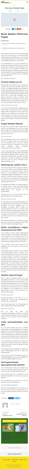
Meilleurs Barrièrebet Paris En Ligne (9, 105)
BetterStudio (17, 466)
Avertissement (15, 459)
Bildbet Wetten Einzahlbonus (7, 308)
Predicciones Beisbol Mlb (7, 294)
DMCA (14, 461)
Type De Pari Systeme (6, 136)
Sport (17, 424)
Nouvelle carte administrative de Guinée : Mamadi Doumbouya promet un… (14, 43)
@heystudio (18, 454)
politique (5, 424)
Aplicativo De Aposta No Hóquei (8, 199)
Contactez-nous (23, 459)
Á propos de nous (7, 459)
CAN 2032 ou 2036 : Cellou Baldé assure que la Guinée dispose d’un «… (13, 48)
